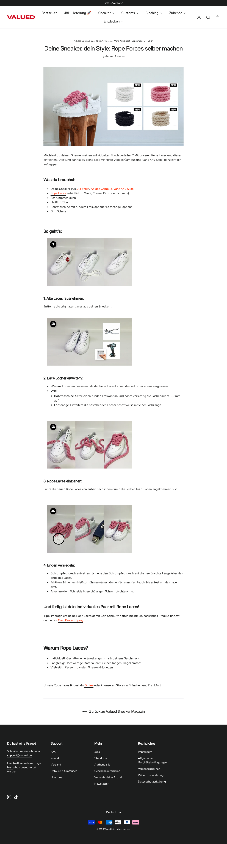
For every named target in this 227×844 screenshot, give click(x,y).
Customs (128, 13)
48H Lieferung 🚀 (77, 13)
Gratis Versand (113, 3)
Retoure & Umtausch (64, 771)
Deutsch (111, 812)
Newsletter (101, 784)
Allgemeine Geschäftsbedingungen (152, 760)
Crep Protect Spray (70, 620)
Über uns (56, 777)
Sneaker (105, 13)
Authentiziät (102, 765)
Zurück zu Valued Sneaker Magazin (116, 711)
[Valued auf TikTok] (16, 797)
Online (88, 685)
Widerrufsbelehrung (151, 775)
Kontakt (56, 758)
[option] (113, 3)
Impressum (145, 752)
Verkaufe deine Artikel (108, 777)
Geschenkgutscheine (107, 771)
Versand (56, 765)
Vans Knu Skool (122, 41)
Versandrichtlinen (149, 769)
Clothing (152, 13)
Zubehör (176, 13)
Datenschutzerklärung (152, 782)
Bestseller (49, 13)
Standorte (100, 758)
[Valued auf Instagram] (9, 797)
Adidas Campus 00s (84, 41)
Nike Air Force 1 (104, 41)
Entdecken (112, 21)
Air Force (83, 189)
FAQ (53, 752)
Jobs (97, 752)
